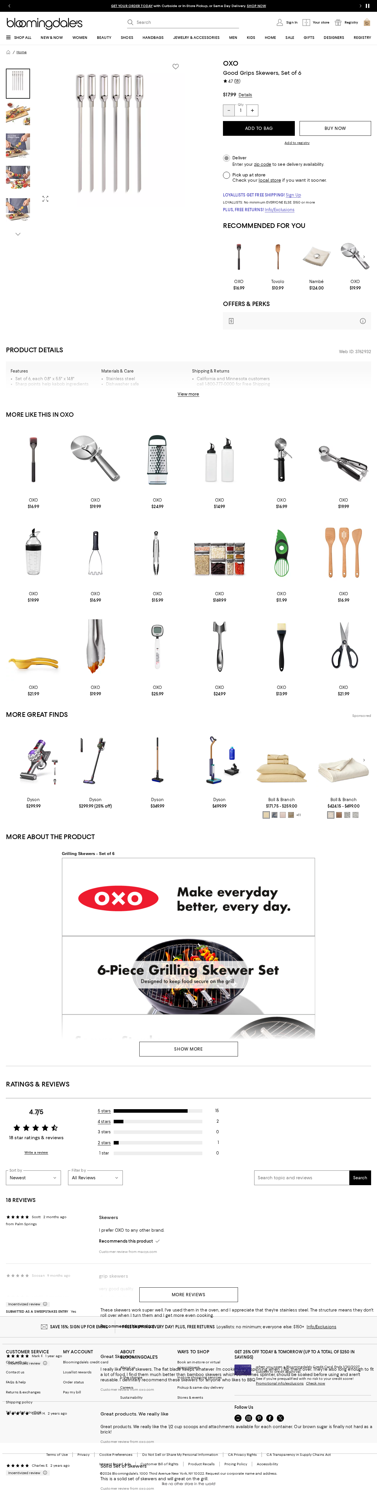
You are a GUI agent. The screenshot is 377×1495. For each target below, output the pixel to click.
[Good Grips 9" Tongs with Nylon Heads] (157, 553)
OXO (230, 63)
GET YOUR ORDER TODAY (132, 6)
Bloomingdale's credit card (85, 1362)
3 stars (104, 1131)
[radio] (266, 815)
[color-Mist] (347, 815)
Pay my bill (72, 1392)
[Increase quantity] (252, 110)
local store (270, 180)
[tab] (18, 84)
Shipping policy (19, 1402)
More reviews (189, 1294)
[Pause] (367, 5)
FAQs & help (16, 1382)
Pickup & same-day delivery (200, 1387)
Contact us (15, 1372)
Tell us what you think (24, 1412)
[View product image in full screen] (45, 198)
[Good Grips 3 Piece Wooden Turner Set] (343, 553)
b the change (131, 1377)
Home (21, 52)
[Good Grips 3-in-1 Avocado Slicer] (281, 553)
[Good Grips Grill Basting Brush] (239, 257)
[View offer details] (297, 321)
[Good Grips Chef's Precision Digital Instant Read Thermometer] (157, 646)
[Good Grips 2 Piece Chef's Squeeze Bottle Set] (219, 459)
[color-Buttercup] (266, 815)
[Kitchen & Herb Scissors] (343, 646)
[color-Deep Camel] (339, 815)
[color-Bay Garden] (274, 815)
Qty (241, 104)
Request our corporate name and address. (241, 1473)
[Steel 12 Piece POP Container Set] (219, 553)
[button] (95, 148)
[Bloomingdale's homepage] (8, 52)
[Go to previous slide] (9, 5)
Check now (315, 1383)
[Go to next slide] (360, 5)
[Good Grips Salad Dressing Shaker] (33, 553)
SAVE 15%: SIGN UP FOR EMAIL (79, 1326)
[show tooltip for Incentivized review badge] (43, 1304)
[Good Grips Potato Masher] (95, 553)
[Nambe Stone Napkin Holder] (317, 257)
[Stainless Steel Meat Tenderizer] (219, 646)
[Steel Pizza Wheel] (355, 257)
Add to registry (297, 143)
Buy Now (335, 128)
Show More (188, 1049)
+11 (298, 815)
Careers (126, 1387)
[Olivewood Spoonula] (278, 257)
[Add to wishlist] (175, 66)
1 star (104, 1153)
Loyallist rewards (77, 1372)
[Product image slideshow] (111, 133)
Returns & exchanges (23, 1392)
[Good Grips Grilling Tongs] (95, 646)
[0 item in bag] (367, 22)
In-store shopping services (199, 1377)
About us (127, 1367)
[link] (239, 285)
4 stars (104, 1121)
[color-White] (355, 815)
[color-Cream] (331, 815)
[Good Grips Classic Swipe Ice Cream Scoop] (281, 459)
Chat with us (16, 1362)
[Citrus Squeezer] (33, 646)
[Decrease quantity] (229, 110)
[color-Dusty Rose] (283, 815)
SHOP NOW (256, 6)
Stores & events (190, 1397)
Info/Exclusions (280, 209)
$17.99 (229, 94)
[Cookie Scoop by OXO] (343, 459)
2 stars (104, 1142)
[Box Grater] (157, 459)
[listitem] (188, 6)
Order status (73, 1382)
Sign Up (293, 195)
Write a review (36, 1152)
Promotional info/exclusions (280, 1383)
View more (188, 394)
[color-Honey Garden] (291, 815)
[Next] (364, 257)
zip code (262, 164)
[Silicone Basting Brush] (281, 646)
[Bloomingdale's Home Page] (44, 24)
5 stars (104, 1111)
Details (245, 94)
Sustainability (131, 1397)
